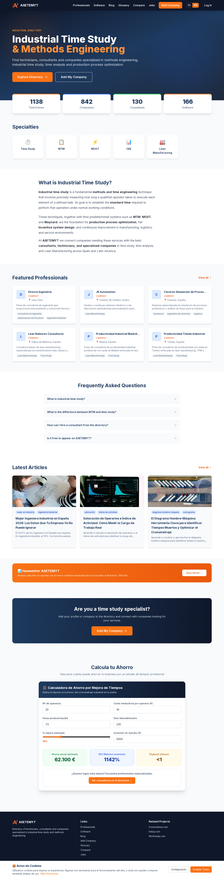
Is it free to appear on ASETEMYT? (69, 438)
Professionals (81, 5)
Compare (139, 5)
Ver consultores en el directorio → (112, 780)
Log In (208, 5)
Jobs (152, 5)
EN (195, 5)
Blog (111, 5)
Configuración (178, 869)
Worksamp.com (157, 836)
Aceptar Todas (201, 869)
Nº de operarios (52, 703)
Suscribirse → (194, 572)
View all (203, 277)
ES (189, 5)
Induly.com (154, 831)
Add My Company (74, 77)
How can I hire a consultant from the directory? (77, 425)
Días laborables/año (125, 718)
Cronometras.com (158, 827)
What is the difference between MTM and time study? (81, 412)
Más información (49, 873)
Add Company (170, 5)
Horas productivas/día (55, 718)
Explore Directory (30, 77)
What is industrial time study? (66, 398)
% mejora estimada (54, 733)
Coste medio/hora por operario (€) (133, 703)
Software (99, 5)
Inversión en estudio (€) (127, 733)
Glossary (123, 5)
